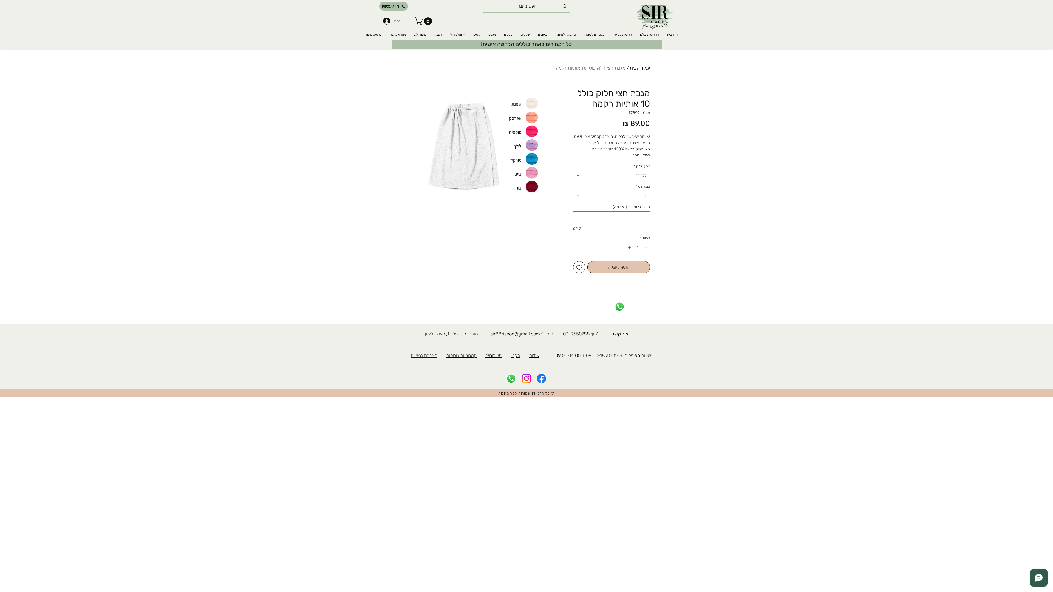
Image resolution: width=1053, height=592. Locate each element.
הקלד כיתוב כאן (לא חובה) (631, 207)
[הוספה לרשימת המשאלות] (579, 267)
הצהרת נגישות (424, 355)
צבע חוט (642, 186)
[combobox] (611, 175)
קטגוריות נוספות (461, 355)
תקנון (515, 355)
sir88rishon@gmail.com (515, 334)
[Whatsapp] (619, 306)
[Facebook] (541, 378)
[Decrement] (646, 247)
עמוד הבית (640, 68)
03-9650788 (576, 334)
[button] (424, 21)
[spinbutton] (637, 247)
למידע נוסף (641, 155)
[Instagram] (526, 378)
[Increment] (628, 247)
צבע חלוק (641, 166)
